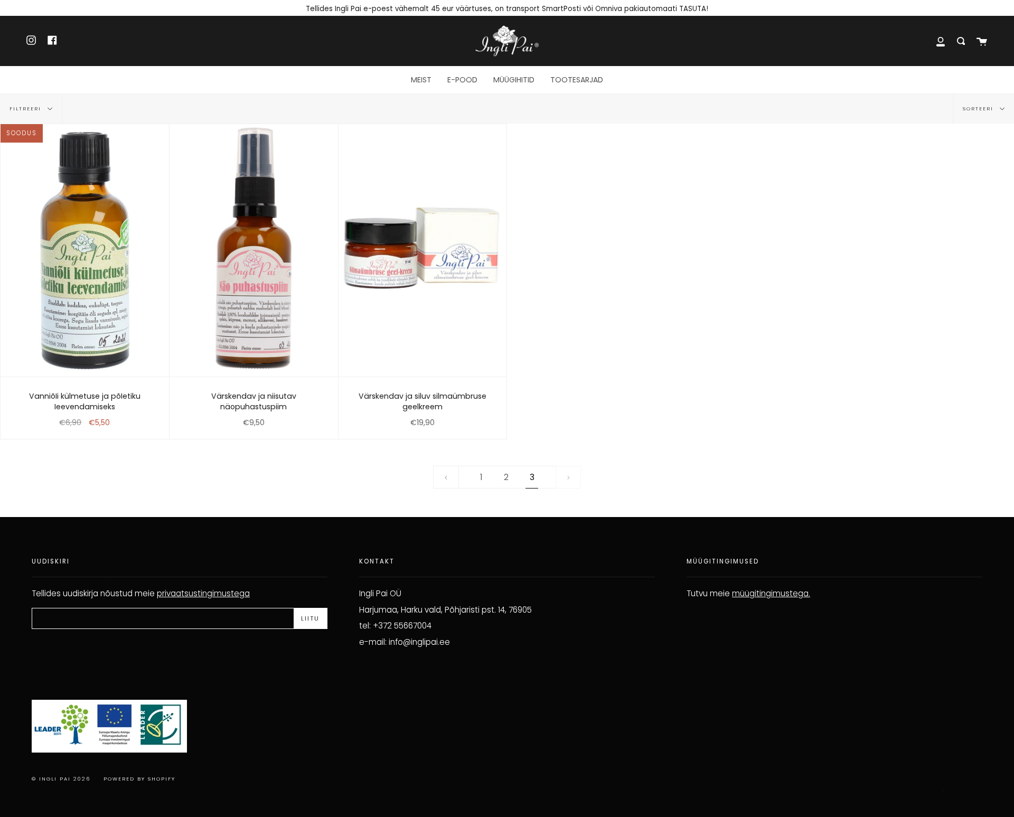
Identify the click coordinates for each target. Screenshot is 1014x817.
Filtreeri (27, 108)
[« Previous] (446, 477)
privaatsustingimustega (203, 593)
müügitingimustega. (771, 593)
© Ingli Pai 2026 (61, 778)
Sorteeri (979, 108)
